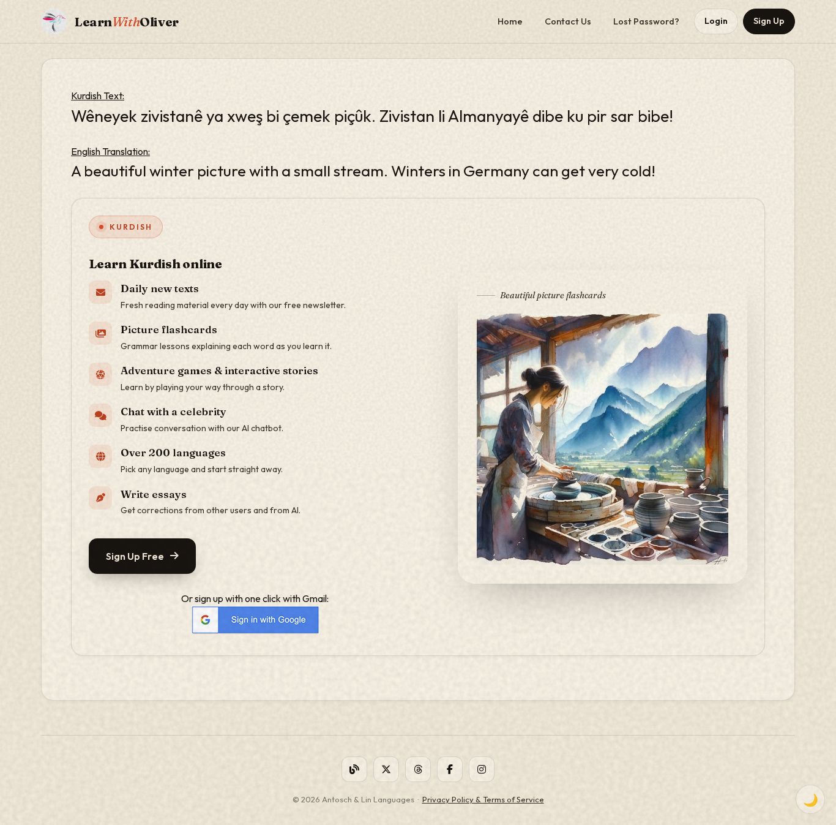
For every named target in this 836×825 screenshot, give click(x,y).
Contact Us (568, 21)
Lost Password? (646, 21)
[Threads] (418, 769)
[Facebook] (450, 769)
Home (510, 21)
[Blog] (354, 769)
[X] (386, 769)
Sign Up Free (135, 556)
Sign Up (769, 20)
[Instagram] (482, 769)
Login (716, 20)
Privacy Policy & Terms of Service (483, 799)
